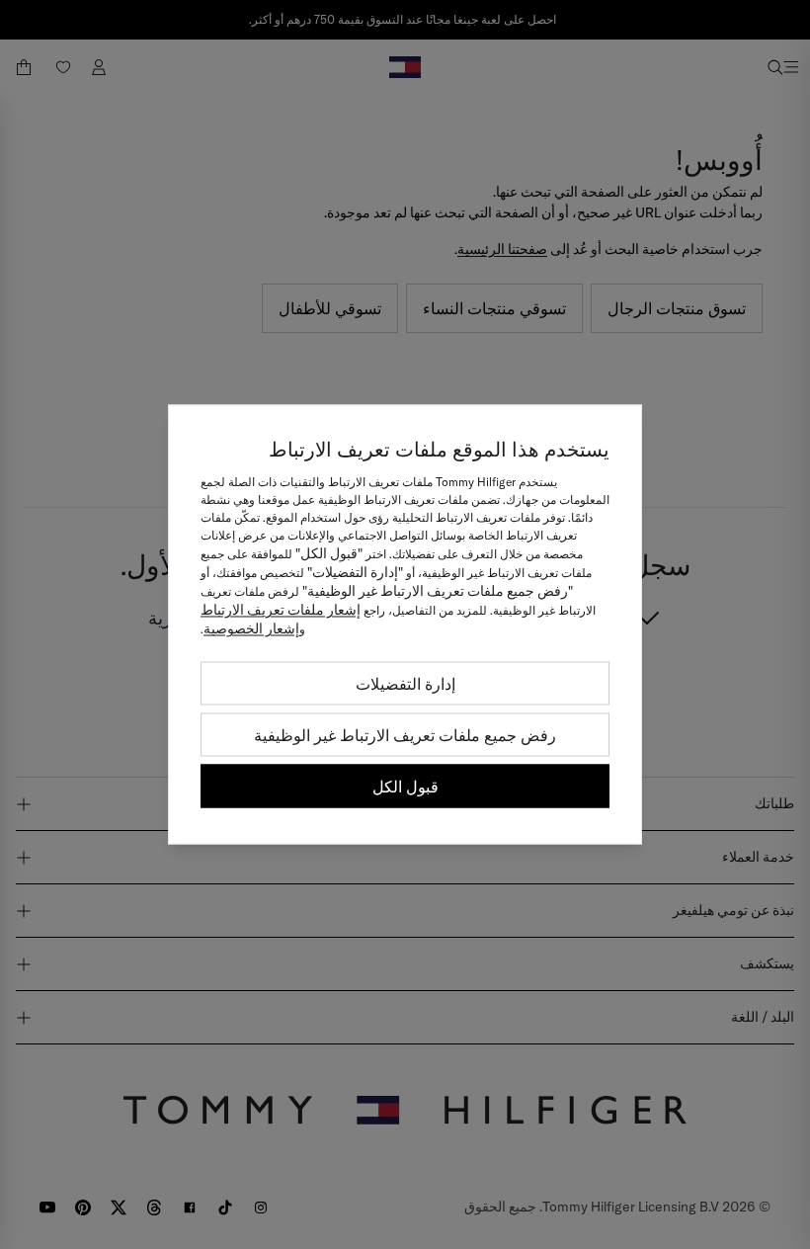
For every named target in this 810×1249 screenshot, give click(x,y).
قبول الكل (405, 786)
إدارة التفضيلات (405, 684)
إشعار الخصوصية (251, 628)
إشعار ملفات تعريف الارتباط (281, 610)
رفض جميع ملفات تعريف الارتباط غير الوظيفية (405, 735)
